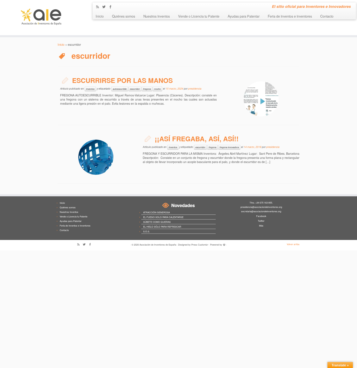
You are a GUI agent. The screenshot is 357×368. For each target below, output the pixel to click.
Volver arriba (293, 244)
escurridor (135, 88)
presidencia (194, 88)
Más (261, 225)
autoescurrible (120, 88)
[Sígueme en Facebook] (111, 7)
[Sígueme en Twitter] (105, 7)
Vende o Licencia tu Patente (198, 16)
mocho (157, 88)
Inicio (100, 16)
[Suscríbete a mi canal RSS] (99, 7)
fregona (147, 88)
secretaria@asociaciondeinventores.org (261, 211)
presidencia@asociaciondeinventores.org (261, 207)
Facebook (261, 216)
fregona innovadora (229, 147)
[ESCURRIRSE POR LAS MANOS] (261, 99)
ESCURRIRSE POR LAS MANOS (122, 80)
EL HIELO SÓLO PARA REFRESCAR (162, 226)
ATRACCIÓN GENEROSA (156, 212)
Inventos (90, 88)
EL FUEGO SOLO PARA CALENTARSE (163, 217)
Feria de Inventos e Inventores (290, 16)
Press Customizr (199, 244)
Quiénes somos (123, 16)
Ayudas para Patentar (243, 16)
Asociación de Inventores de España (157, 244)
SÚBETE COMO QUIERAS (157, 221)
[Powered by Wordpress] (224, 244)
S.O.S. (146, 231)
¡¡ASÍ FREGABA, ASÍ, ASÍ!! (197, 138)
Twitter (261, 220)
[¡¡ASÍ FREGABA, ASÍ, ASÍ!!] (96, 157)
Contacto (326, 16)
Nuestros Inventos (156, 16)
